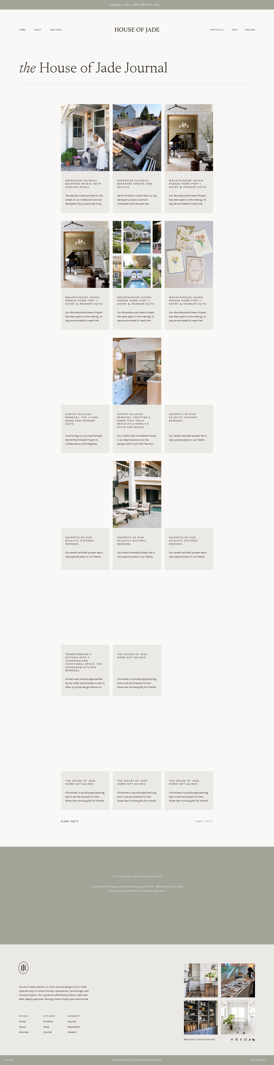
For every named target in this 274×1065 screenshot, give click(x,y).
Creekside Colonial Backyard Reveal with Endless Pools (83, 184)
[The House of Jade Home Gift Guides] (137, 670)
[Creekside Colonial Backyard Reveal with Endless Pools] (85, 192)
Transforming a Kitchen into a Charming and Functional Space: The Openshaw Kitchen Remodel (83, 662)
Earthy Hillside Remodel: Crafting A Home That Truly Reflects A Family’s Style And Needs (134, 420)
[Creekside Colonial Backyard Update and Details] (137, 192)
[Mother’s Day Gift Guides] (189, 494)
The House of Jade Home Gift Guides (132, 656)
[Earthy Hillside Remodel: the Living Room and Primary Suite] (85, 429)
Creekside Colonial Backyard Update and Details (134, 184)
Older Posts (69, 821)
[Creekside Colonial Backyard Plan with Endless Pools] (137, 254)
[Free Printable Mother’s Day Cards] (189, 254)
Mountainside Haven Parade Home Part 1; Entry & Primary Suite (187, 184)
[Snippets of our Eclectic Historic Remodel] (189, 429)
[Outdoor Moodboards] (137, 494)
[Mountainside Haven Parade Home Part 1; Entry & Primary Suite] (189, 192)
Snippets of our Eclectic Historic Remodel (183, 417)
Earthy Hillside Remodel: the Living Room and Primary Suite (81, 418)
